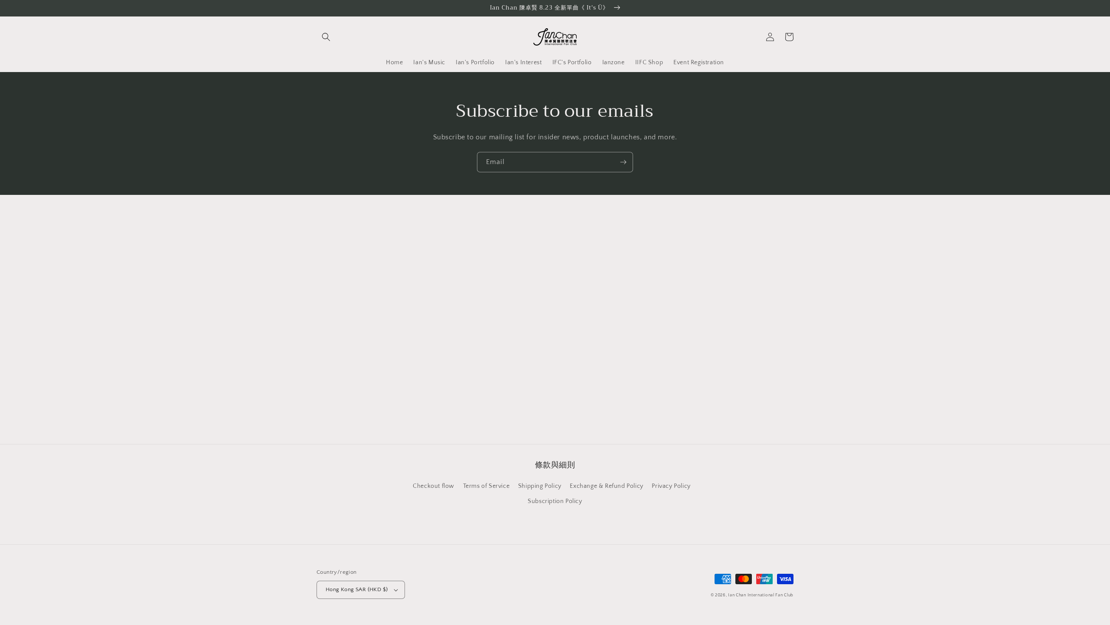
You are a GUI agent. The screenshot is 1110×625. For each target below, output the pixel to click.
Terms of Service (486, 486)
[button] (326, 36)
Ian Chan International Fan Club (760, 595)
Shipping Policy (540, 486)
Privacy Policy (671, 486)
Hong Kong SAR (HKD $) (357, 589)
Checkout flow (433, 486)
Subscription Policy (555, 501)
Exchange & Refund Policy (606, 486)
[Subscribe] (623, 162)
